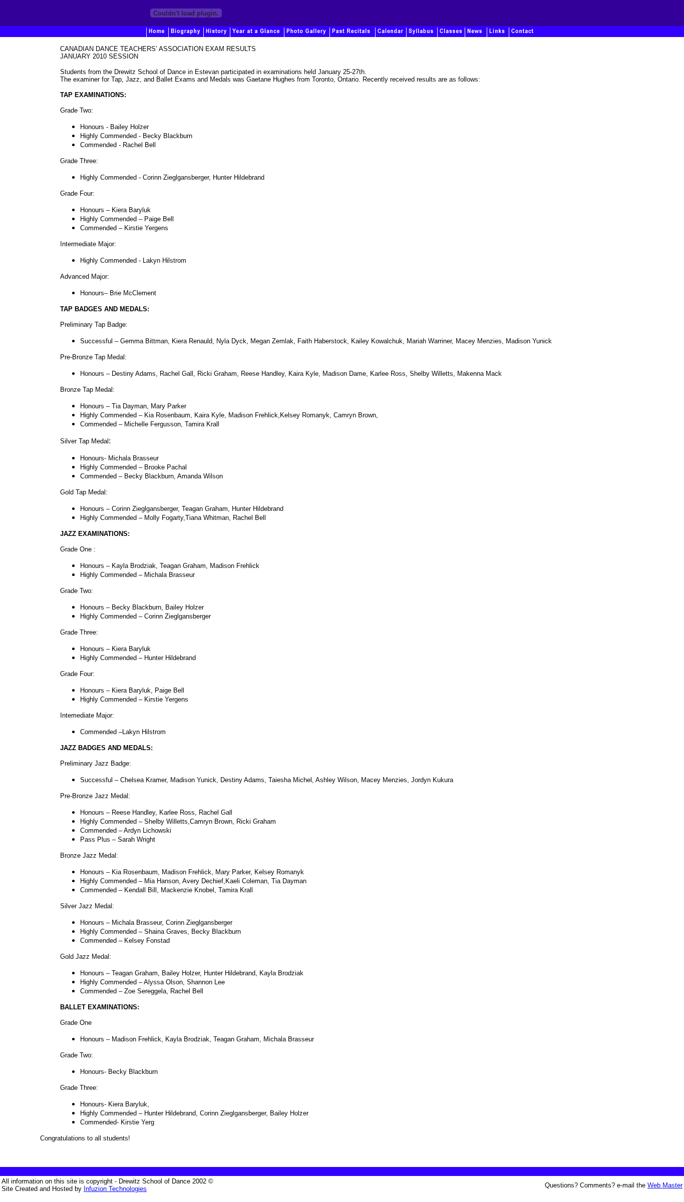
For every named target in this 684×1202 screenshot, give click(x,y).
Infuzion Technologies (115, 1188)
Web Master (664, 1185)
